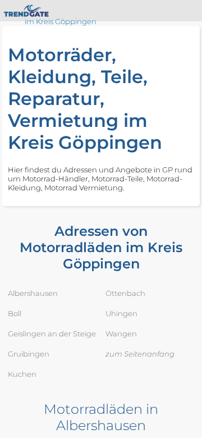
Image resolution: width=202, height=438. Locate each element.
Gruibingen (28, 353)
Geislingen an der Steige (52, 333)
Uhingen (121, 313)
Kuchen (22, 373)
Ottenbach (125, 293)
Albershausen (33, 293)
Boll (14, 313)
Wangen (121, 333)
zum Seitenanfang (140, 353)
